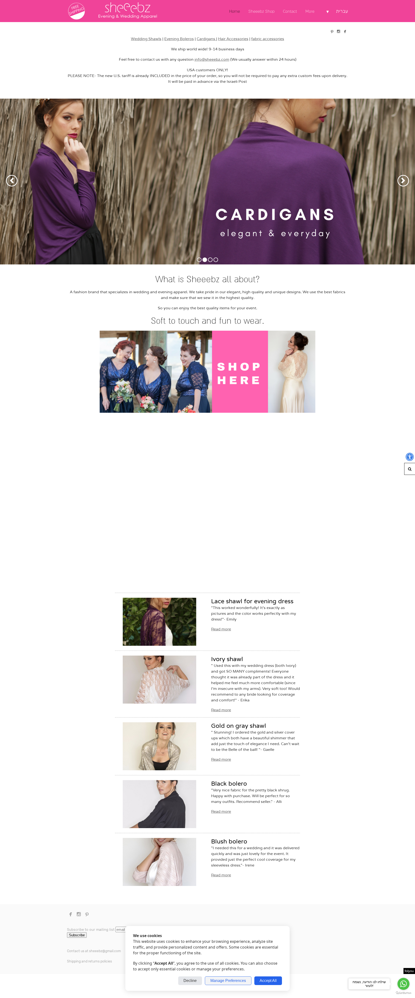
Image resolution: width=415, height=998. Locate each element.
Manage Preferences (228, 981)
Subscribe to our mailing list (91, 929)
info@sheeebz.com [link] (212, 59)
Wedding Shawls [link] (146, 38)
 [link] (338, 31)
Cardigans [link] (206, 38)
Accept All (268, 981)
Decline (190, 981)
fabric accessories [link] (267, 38)
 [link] (332, 31)
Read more (221, 629)
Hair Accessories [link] (233, 38)
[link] (128, 11)
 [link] (345, 31)
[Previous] (12, 180)
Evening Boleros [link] (179, 38)
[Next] (403, 180)
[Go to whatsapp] (403, 984)
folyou (409, 971)
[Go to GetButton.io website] (403, 993)
